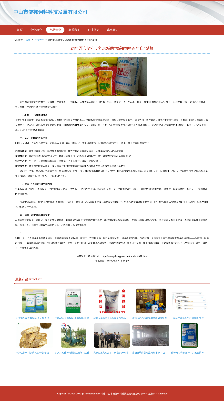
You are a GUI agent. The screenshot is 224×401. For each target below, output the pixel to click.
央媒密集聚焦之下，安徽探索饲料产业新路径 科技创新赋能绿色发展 (128, 352)
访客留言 (113, 30)
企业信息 (94, 30)
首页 (20, 30)
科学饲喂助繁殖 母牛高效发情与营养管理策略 (194, 352)
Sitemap (162, 393)
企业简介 (36, 30)
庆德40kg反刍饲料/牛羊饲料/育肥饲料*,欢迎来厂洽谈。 (83, 318)
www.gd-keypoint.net (87, 393)
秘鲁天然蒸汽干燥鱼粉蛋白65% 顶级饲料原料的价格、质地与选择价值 (129, 318)
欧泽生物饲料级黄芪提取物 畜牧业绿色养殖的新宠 (41, 352)
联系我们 (74, 30)
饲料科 (101, 393)
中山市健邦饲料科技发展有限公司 (50, 12)
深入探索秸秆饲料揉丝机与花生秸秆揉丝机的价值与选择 (83, 352)
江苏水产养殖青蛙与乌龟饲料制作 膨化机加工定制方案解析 (162, 318)
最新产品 (21, 279)
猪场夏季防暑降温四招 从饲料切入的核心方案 (155, 352)
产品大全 (55, 30)
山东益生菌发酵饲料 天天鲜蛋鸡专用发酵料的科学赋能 (44, 318)
